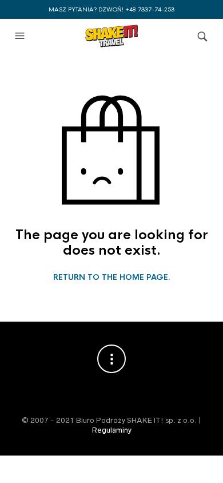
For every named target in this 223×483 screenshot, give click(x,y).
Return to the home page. (111, 277)
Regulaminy (112, 430)
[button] (21, 36)
